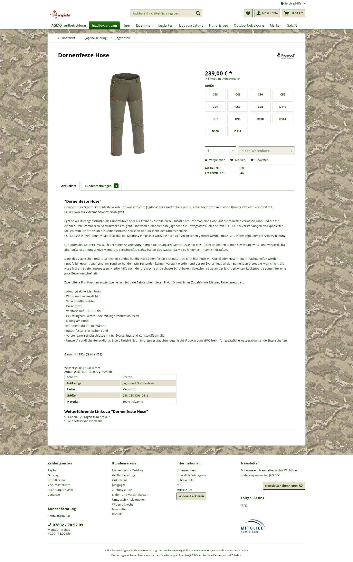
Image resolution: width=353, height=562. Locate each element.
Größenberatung (123, 475)
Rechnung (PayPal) (60, 490)
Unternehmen (186, 470)
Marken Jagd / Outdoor (127, 470)
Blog (244, 505)
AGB (179, 485)
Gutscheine (120, 480)
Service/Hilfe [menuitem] (293, 3)
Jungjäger (118, 485)
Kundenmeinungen (101, 186)
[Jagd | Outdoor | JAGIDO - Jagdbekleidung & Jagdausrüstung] (60, 14)
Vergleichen (216, 160)
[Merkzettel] (248, 13)
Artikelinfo (68, 186)
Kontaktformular (59, 516)
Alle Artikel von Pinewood (85, 421)
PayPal (52, 470)
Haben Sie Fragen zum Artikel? (88, 417)
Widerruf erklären (191, 496)
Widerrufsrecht (122, 504)
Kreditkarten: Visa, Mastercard (59, 482)
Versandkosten (167, 550)
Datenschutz (185, 480)
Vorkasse (54, 495)
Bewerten (262, 160)
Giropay (53, 475)
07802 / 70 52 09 (67, 525)
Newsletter (119, 509)
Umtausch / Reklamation (129, 499)
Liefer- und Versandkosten (130, 495)
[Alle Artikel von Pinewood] (286, 59)
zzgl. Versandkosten (229, 78)
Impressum (184, 490)
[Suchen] (198, 13)
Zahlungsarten (122, 490)
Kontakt (117, 514)
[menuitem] (166, 15)
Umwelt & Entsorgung (191, 475)
